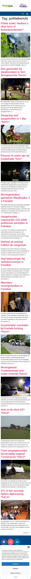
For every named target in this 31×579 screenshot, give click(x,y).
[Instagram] (10, 542)
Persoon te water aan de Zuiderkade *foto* (15, 157)
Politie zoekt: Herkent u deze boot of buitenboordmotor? (14, 26)
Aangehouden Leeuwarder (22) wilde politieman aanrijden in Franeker (14, 221)
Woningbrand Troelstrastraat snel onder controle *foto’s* (14, 370)
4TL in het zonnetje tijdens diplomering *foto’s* (12, 494)
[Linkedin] (17, 542)
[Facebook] (4, 542)
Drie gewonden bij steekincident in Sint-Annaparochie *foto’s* (14, 72)
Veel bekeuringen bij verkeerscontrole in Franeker (13, 262)
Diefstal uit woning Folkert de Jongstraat (13, 243)
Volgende (26, 533)
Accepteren (15, 564)
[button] (28, 547)
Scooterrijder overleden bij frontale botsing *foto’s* (14, 328)
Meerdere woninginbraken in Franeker (11, 286)
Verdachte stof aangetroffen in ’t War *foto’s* (13, 118)
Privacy (15, 576)
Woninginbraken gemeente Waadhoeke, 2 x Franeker (15, 198)
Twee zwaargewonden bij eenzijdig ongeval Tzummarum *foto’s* (14, 454)
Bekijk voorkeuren (16, 573)
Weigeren (15, 568)
